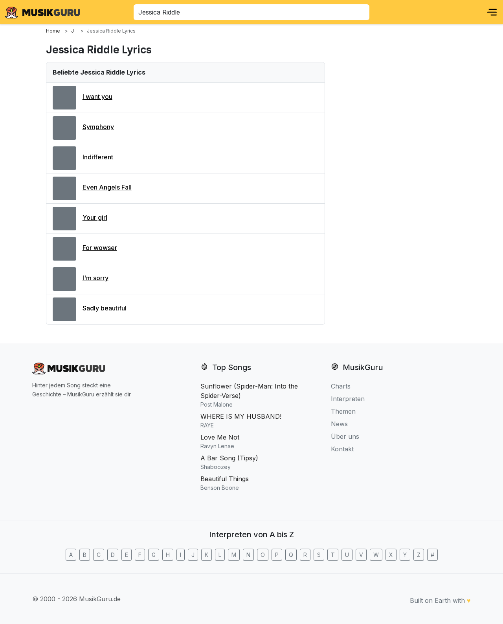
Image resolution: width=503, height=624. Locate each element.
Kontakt (342, 449)
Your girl (95, 217)
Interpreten (348, 399)
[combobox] (251, 12)
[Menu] (492, 12)
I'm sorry (95, 278)
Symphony (98, 127)
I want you (97, 96)
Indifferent (98, 157)
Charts (341, 386)
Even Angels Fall (107, 187)
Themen (343, 411)
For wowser (100, 248)
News (339, 424)
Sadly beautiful (105, 308)
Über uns (345, 436)
